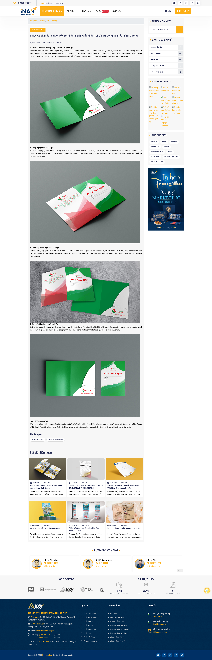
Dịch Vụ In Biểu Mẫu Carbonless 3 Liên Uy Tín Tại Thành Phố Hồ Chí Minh (86, 486)
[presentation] (179, 570)
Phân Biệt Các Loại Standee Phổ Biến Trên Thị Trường (84, 529)
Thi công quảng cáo (90, 641)
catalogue (155, 157)
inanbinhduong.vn (159, 624)
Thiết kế (71, 11)
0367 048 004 (52, 563)
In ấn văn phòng (89, 613)
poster (174, 142)
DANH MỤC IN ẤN (52, 11)
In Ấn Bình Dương (160, 621)
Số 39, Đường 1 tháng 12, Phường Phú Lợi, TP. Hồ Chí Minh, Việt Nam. (51, 618)
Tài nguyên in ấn (157, 66)
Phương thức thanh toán (119, 629)
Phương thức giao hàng (119, 633)
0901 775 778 (103, 563)
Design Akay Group (161, 613)
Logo (170, 152)
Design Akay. (47, 655)
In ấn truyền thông (90, 617)
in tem (166, 147)
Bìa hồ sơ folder (37, 439)
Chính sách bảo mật (117, 641)
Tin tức (85, 11)
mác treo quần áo (171, 157)
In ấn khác (87, 633)
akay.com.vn (157, 616)
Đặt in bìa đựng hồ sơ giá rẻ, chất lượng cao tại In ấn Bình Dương (46, 486)
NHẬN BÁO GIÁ (183, 11)
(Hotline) (44, 637)
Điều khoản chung (117, 621)
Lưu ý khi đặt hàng (117, 617)
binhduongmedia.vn (160, 632)
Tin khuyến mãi (156, 72)
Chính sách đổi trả (117, 637)
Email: (42, 631)
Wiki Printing (52, 21)
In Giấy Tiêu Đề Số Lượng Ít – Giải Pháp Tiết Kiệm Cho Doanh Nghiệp (123, 486)
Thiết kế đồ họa (89, 637)
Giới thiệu (116, 11)
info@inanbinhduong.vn (53, 3)
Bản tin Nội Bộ (156, 47)
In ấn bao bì (88, 621)
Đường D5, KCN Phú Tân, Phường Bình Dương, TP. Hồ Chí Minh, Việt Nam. (50, 625)
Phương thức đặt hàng (118, 625)
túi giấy (154, 142)
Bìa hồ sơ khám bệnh (56, 439)
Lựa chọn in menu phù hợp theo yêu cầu (123, 528)
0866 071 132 (155, 563)
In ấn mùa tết (88, 625)
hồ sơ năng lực (157, 162)
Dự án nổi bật (155, 59)
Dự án (102, 11)
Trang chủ (33, 21)
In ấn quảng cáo (89, 629)
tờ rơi (164, 142)
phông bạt (155, 147)
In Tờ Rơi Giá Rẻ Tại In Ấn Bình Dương (45, 528)
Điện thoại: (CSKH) (45, 635)
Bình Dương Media (161, 629)
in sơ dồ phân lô (157, 152)
